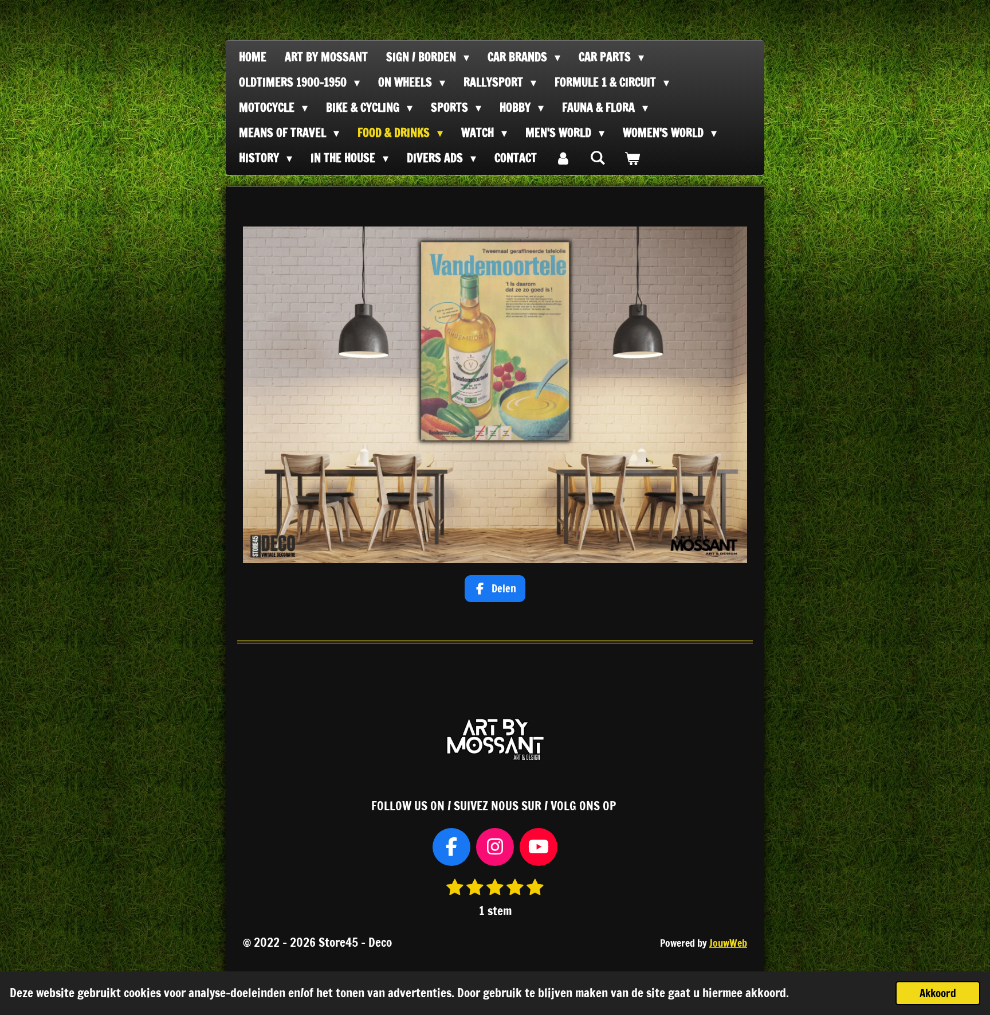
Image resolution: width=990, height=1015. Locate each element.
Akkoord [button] (938, 993)
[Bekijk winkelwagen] (632, 158)
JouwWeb (728, 943)
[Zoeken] (597, 157)
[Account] (563, 158)
